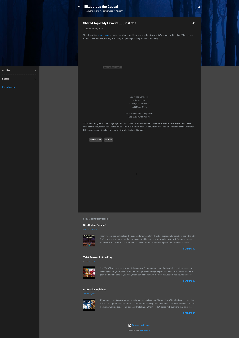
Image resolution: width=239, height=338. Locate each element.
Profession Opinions (94, 289)
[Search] (199, 7)
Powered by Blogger (141, 325)
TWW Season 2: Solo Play (97, 257)
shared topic (103, 35)
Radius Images (145, 331)
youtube (108, 139)
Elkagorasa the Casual (101, 7)
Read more (189, 249)
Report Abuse (8, 87)
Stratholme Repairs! (94, 225)
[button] (193, 23)
